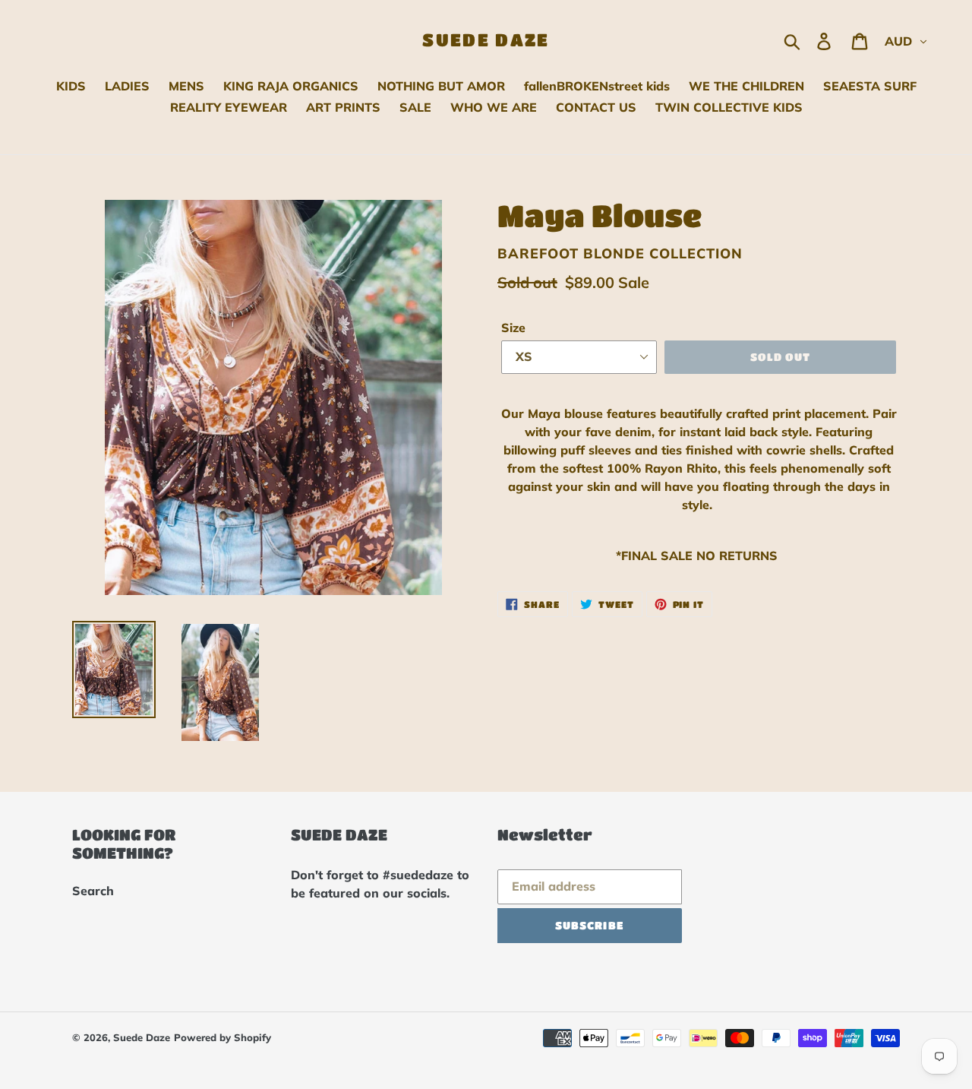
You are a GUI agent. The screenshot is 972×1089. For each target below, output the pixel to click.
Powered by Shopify (222, 1037)
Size (513, 327)
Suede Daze (485, 39)
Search (93, 890)
